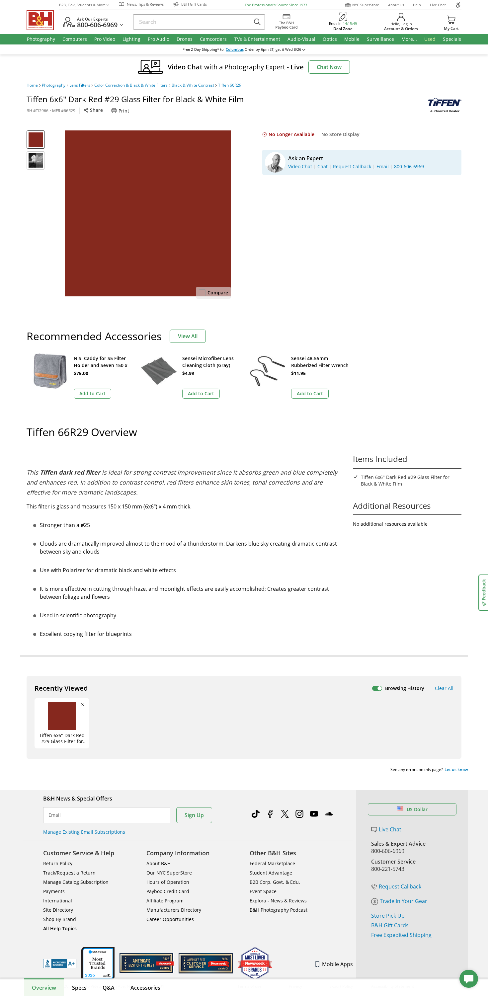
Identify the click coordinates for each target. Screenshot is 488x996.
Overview (44, 987)
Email (54, 815)
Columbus (235, 49)
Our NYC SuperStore (169, 873)
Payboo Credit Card (167, 891)
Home (32, 85)
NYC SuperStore (365, 4)
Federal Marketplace (272, 863)
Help (417, 4)
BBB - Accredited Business (59, 963)
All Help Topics (60, 928)
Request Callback (400, 886)
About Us (396, 4)
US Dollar (417, 809)
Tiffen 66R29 (229, 85)
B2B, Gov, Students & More (82, 4)
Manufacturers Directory (173, 910)
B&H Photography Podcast (278, 910)
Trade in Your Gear (403, 901)
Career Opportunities (170, 919)
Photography (53, 85)
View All (188, 336)
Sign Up (194, 815)
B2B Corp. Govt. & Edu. (275, 882)
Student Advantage (271, 873)
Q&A (109, 987)
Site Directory (58, 910)
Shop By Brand (59, 919)
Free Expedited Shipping (401, 935)
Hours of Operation (167, 882)
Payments (54, 891)
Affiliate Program (165, 900)
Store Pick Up (388, 915)
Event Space (263, 891)
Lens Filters (79, 85)
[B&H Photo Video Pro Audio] (43, 20)
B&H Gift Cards (390, 925)
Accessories (145, 987)
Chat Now (329, 67)
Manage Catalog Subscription (76, 882)
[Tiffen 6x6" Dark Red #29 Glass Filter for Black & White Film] (148, 213)
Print (124, 111)
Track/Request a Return (69, 873)
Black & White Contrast (193, 85)
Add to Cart (92, 393)
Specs (79, 987)
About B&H (158, 863)
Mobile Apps (337, 964)
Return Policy (57, 863)
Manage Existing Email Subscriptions (84, 832)
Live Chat (438, 4)
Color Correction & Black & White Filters (131, 85)
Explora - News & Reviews (278, 900)
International (57, 900)
